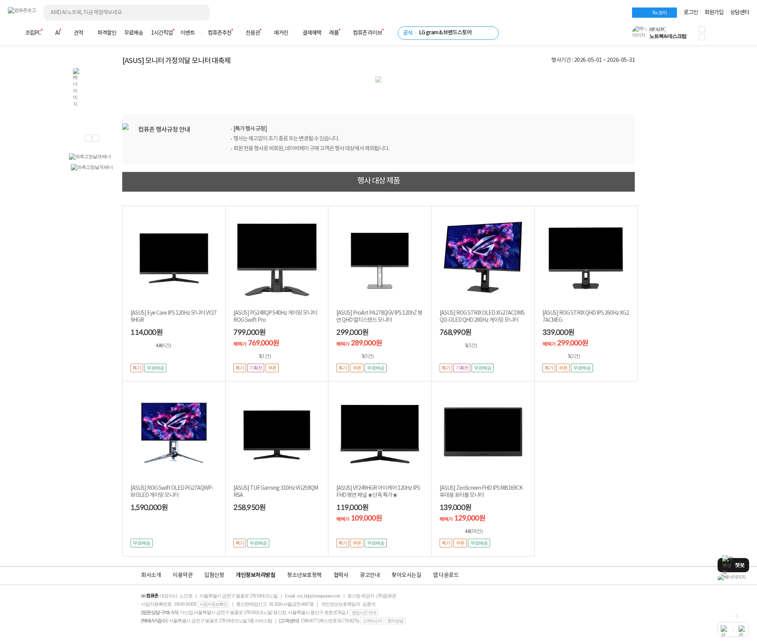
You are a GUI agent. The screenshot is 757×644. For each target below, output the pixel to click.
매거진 (281, 33)
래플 (334, 33)
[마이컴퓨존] (741, 35)
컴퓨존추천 (219, 33)
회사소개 (151, 575)
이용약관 (182, 575)
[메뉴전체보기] (12, 33)
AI (57, 33)
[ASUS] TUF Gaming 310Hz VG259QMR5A (275, 491)
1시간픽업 (162, 33)
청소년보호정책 (304, 575)
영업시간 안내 (364, 612)
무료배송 (133, 33)
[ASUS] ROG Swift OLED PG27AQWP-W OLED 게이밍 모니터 (172, 491)
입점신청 (214, 575)
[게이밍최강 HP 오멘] (733, 577)
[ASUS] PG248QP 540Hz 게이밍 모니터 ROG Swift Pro (275, 316)
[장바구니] (719, 35)
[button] (702, 29)
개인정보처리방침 (255, 575)
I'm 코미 (660, 12)
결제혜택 (311, 33)
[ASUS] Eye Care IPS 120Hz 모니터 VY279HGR (173, 316)
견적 (78, 33)
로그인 (691, 12)
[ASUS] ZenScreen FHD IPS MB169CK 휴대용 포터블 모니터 (481, 491)
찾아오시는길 (406, 575)
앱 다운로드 (446, 575)
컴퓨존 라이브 (367, 33)
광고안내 (370, 575)
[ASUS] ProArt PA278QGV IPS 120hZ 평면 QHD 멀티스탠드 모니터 (379, 316)
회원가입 (714, 12)
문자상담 (395, 620)
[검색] (197, 12)
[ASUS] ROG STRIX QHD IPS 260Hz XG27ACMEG (586, 316)
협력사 (341, 575)
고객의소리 (372, 620)
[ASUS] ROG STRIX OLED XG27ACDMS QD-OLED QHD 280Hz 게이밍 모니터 (482, 316)
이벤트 (188, 33)
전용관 (253, 33)
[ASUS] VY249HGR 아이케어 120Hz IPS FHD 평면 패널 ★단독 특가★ (378, 491)
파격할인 (106, 33)
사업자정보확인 (213, 604)
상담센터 (739, 12)
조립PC (33, 33)
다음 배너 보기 (95, 138)
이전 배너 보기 (87, 138)
